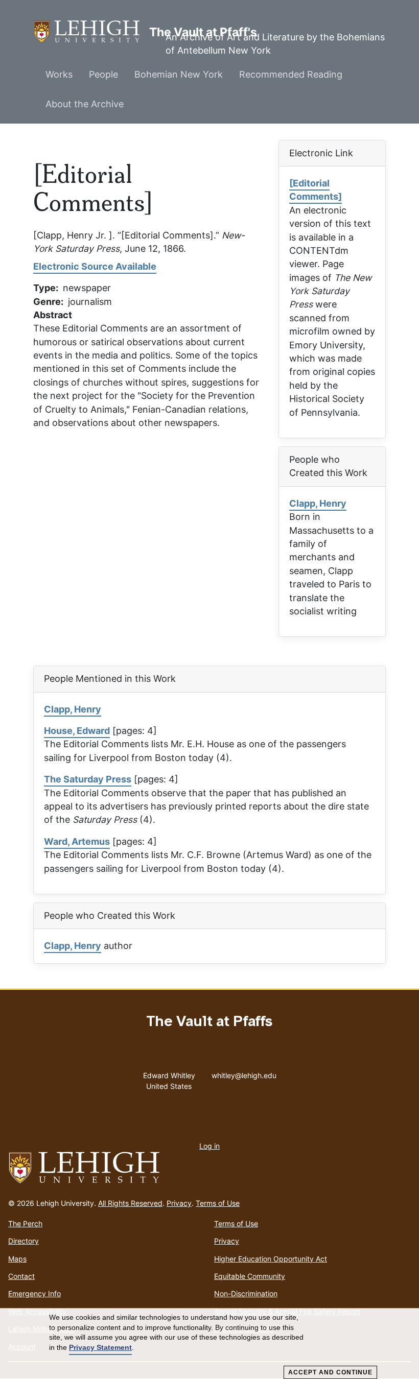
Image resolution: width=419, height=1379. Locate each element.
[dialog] (209, 1344)
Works (59, 74)
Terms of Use (218, 1203)
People (103, 74)
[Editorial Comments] (315, 190)
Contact (21, 1276)
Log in (209, 1146)
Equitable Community (249, 1276)
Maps (17, 1259)
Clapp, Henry (317, 503)
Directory (23, 1241)
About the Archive (84, 104)
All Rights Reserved (130, 1203)
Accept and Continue (330, 1372)
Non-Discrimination (245, 1293)
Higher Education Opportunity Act (270, 1259)
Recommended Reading (290, 74)
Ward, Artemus (77, 841)
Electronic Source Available (94, 266)
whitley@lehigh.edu (244, 1073)
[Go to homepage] (209, 1168)
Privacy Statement (100, 1347)
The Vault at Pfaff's (91, 31)
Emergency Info (34, 1293)
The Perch (25, 1223)
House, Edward (77, 730)
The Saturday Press (87, 779)
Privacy (179, 1203)
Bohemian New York (178, 74)
